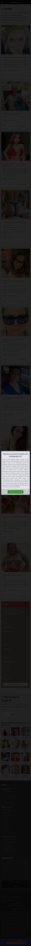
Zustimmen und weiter (15, 492)
